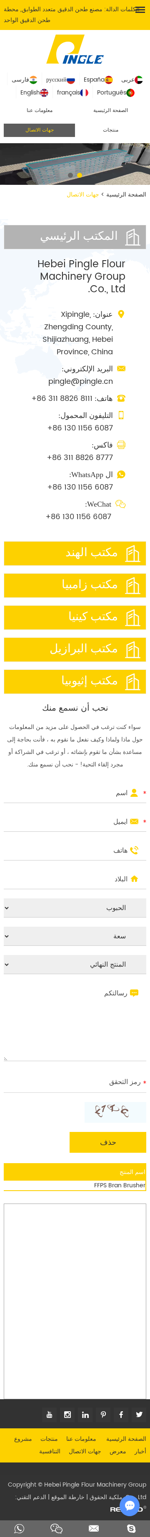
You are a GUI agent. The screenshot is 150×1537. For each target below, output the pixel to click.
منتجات (110, 130)
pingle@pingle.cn (80, 382)
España (94, 80)
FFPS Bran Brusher (119, 1185)
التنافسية (49, 1451)
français (68, 92)
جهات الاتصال (39, 130)
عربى (128, 80)
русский (56, 80)
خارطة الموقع (68, 1497)
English (30, 92)
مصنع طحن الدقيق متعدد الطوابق (62, 9)
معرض (118, 1451)
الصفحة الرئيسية (110, 110)
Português (111, 92)
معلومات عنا (39, 110)
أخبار (140, 1451)
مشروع (23, 1439)
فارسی (20, 80)
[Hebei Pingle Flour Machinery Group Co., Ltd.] (75, 48)
